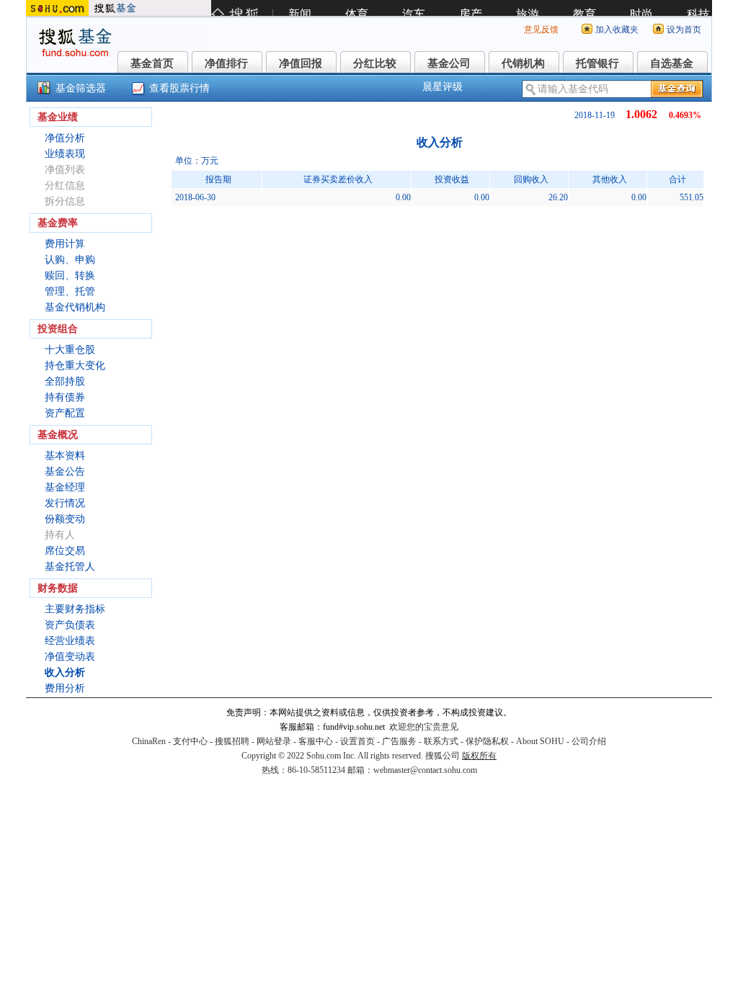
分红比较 (374, 63)
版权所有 (479, 756)
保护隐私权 (487, 741)
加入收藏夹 (617, 29)
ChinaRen (149, 741)
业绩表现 (65, 153)
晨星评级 (442, 86)
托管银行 (597, 63)
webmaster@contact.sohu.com (425, 770)
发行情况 (65, 503)
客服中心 (315, 741)
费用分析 (65, 688)
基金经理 (65, 487)
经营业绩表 (70, 640)
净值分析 (65, 138)
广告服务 (399, 741)
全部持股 (65, 381)
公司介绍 (589, 741)
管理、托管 (70, 291)
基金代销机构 (75, 307)
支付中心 (190, 741)
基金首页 (152, 63)
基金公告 (65, 471)
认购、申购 (70, 259)
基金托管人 (70, 566)
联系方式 (441, 741)
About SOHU (540, 741)
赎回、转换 (70, 275)
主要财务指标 (75, 609)
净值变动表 (70, 656)
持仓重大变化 (75, 365)
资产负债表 (70, 625)
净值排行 (226, 63)
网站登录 (274, 741)
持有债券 (65, 397)
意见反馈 (541, 29)
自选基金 (671, 63)
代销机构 (523, 63)
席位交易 (65, 550)
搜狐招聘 (232, 741)
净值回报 (300, 63)
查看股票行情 (179, 88)
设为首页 (684, 29)
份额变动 (65, 519)
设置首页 (357, 741)
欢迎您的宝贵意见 (423, 727)
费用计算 (65, 243)
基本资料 (65, 455)
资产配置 (65, 413)
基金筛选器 (80, 88)
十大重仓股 (70, 349)
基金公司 (449, 63)
